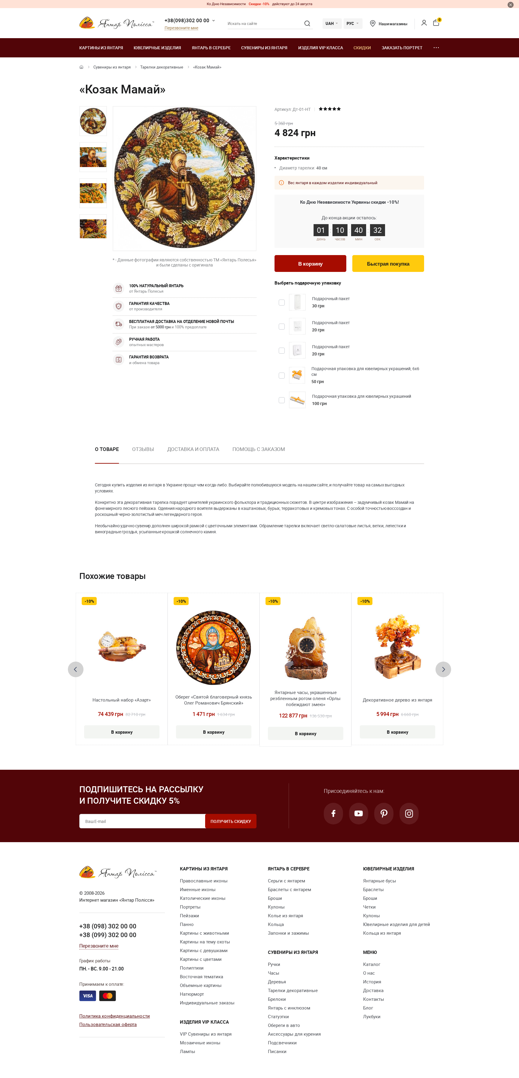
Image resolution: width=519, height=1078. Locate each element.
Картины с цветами (201, 959)
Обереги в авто (284, 1025)
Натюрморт (192, 994)
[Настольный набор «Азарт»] (122, 647)
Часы (273, 973)
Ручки (274, 964)
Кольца (276, 924)
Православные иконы (204, 881)
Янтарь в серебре (211, 47)
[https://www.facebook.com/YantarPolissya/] (333, 813)
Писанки (277, 1051)
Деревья (277, 982)
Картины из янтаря (101, 47)
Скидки (362, 47)
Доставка (373, 990)
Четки (369, 907)
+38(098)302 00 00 (187, 20)
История (372, 982)
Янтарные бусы (379, 881)
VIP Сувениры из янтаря (206, 1034)
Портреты (190, 907)
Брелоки (277, 999)
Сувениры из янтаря (264, 47)
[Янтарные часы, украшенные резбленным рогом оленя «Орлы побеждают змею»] (306, 647)
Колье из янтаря (285, 915)
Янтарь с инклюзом (289, 1008)
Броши (275, 898)
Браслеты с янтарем (289, 889)
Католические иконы (203, 898)
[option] (93, 121)
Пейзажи (189, 915)
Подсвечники (282, 1043)
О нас (369, 973)
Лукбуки (372, 1016)
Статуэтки (278, 1016)
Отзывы (143, 449)
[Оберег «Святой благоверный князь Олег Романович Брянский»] (213, 648)
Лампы (187, 1051)
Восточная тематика (201, 976)
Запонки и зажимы (288, 933)
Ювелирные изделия (157, 47)
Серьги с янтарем (286, 881)
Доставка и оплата (193, 449)
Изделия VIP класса (320, 47)
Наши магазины (393, 23)
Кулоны (276, 907)
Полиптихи (192, 968)
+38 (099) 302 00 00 (107, 934)
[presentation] (75, 669)
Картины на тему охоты (205, 942)
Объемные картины (201, 985)
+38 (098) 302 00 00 (107, 926)
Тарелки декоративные (161, 67)
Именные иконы (198, 889)
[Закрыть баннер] (511, 5)
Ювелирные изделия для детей (396, 924)
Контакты (373, 999)
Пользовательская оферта (108, 1024)
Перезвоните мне (181, 28)
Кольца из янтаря (382, 933)
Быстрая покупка (388, 264)
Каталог (371, 964)
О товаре (107, 449)
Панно (187, 924)
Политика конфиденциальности (114, 1016)
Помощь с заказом (258, 449)
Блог (368, 1008)
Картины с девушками (204, 950)
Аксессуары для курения (294, 1034)
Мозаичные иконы (200, 1043)
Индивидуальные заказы (207, 1003)
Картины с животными (204, 933)
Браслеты (373, 889)
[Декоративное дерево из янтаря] (397, 647)
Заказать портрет (402, 47)
